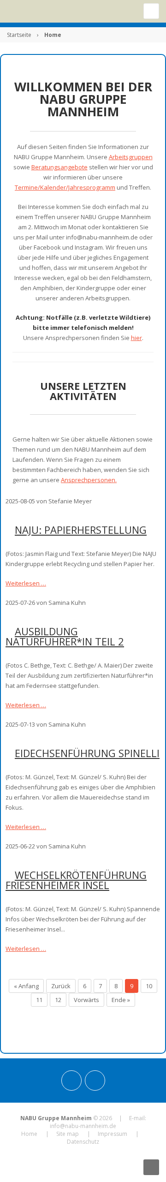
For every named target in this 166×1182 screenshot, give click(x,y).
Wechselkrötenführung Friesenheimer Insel (76, 880)
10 (149, 986)
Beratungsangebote (59, 167)
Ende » (121, 1000)
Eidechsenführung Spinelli (87, 753)
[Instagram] (71, 1080)
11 (39, 1000)
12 (58, 1000)
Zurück (61, 986)
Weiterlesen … (26, 583)
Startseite (19, 35)
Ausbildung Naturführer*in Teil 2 (65, 636)
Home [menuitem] (29, 1134)
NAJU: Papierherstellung (81, 530)
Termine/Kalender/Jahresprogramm (65, 187)
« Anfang (26, 986)
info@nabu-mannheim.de (83, 1126)
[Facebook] (95, 1080)
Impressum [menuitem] (112, 1134)
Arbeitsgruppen (131, 157)
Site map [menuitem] (67, 1134)
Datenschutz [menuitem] (83, 1142)
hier (136, 338)
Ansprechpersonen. (89, 480)
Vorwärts (86, 1000)
